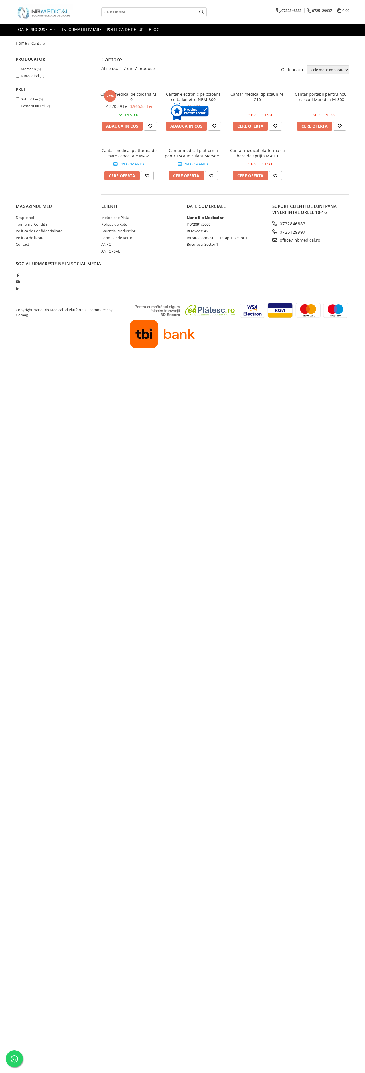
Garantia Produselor (118, 230)
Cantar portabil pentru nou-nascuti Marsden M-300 (321, 96)
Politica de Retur (125, 29)
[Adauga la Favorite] (150, 126)
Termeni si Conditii (31, 224)
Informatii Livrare (82, 29)
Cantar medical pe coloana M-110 (129, 96)
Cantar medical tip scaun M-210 (257, 96)
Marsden (28, 68)
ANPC (106, 244)
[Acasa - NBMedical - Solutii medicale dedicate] (44, 12)
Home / (23, 43)
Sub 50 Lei (29, 99)
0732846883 (292, 224)
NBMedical (30, 75)
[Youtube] (17, 281)
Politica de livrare (30, 237)
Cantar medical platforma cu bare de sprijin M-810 (257, 153)
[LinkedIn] (17, 288)
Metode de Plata (115, 217)
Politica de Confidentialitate (39, 230)
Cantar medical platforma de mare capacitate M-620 (129, 153)
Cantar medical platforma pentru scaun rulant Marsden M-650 (193, 153)
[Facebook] (17, 275)
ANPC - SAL (110, 251)
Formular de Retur (116, 237)
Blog (154, 29)
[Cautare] (201, 12)
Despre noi (25, 217)
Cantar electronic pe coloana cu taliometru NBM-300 (193, 96)
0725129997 (292, 232)
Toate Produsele (34, 29)
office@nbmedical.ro (299, 240)
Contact (22, 244)
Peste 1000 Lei (33, 105)
